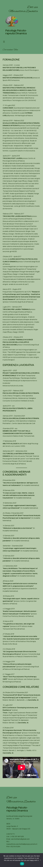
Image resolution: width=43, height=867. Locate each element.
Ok (22, 864)
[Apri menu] (4, 41)
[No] (40, 860)
